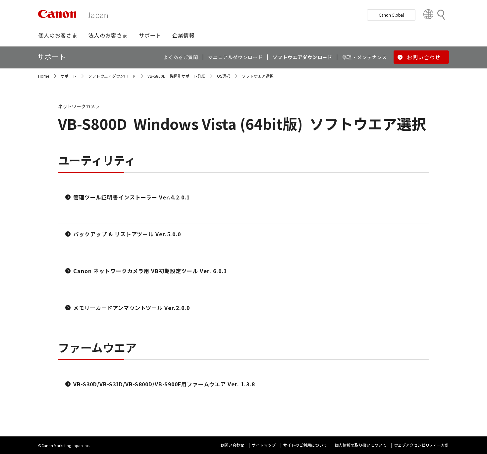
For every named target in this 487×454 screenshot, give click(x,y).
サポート (69, 76)
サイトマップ (264, 445)
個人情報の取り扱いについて (360, 445)
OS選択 (223, 76)
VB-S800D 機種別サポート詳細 (176, 76)
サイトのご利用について (305, 445)
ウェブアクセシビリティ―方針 (421, 445)
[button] (58, 35)
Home (43, 76)
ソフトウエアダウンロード (112, 76)
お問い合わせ (232, 445)
